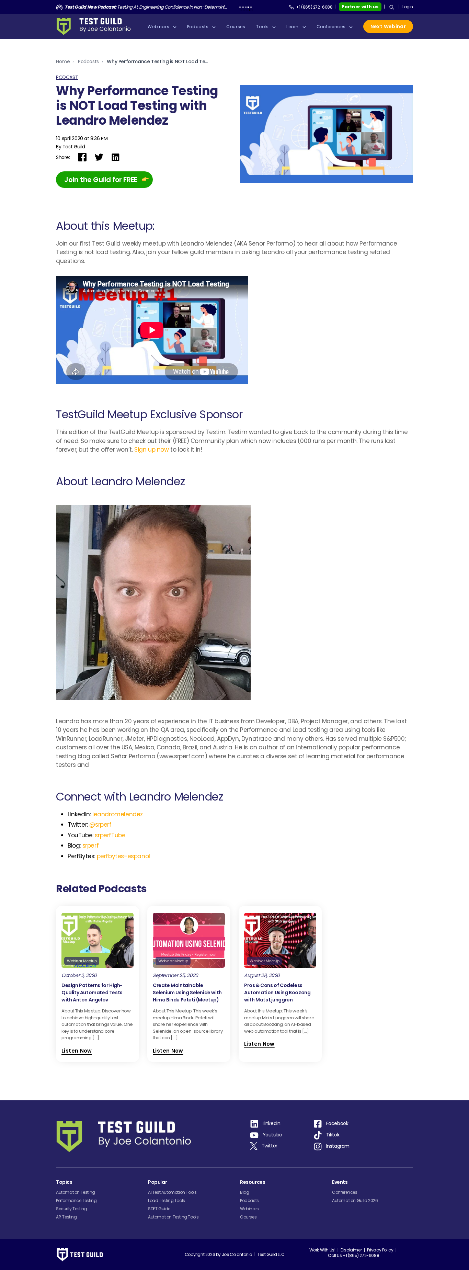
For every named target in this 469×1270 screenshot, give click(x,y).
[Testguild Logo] (96, 26)
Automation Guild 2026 (355, 1200)
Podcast (67, 77)
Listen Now (76, 1050)
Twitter (269, 1145)
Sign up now (151, 449)
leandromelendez (117, 814)
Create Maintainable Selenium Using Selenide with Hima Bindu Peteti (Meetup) (187, 992)
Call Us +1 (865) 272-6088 (353, 1255)
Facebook (337, 1123)
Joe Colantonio (237, 1254)
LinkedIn (272, 1123)
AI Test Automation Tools (172, 1192)
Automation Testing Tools (173, 1217)
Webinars (249, 1209)
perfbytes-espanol (123, 856)
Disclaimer (351, 1250)
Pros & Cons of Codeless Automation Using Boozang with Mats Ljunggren (277, 992)
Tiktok (333, 1134)
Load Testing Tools (166, 1200)
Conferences (344, 1192)
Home (63, 61)
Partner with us (360, 7)
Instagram (338, 1146)
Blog (244, 1192)
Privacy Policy (380, 1250)
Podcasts (88, 61)
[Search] (392, 7)
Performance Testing (76, 1200)
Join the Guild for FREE (100, 179)
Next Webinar (388, 26)
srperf (90, 845)
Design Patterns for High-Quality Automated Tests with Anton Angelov (92, 992)
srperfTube (110, 835)
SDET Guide (159, 1209)
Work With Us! (322, 1250)
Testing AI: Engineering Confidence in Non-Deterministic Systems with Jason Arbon (146, 7)
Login (407, 7)
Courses (248, 1217)
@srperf (100, 824)
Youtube (272, 1134)
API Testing (66, 1217)
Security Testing (71, 1209)
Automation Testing (75, 1192)
